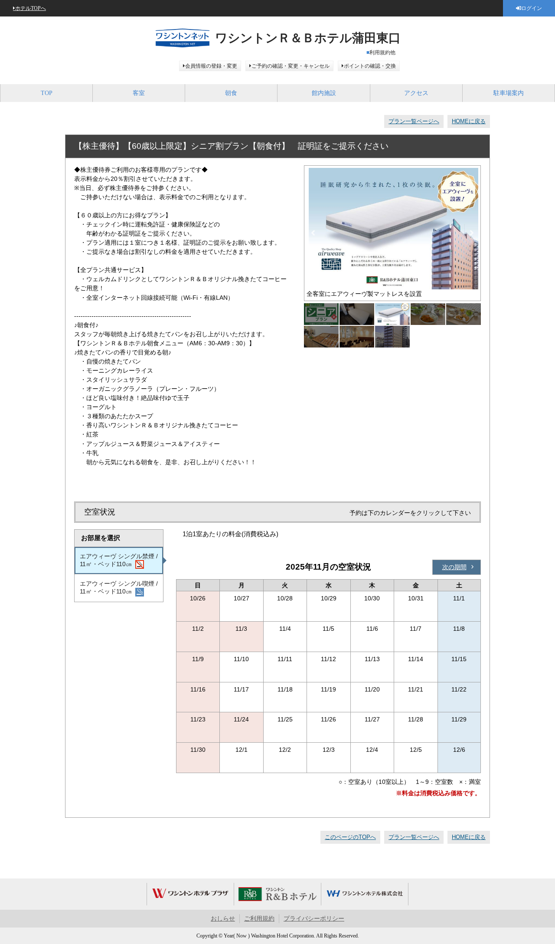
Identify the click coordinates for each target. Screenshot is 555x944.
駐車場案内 (508, 93)
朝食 (231, 93)
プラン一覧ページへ (413, 121)
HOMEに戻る (469, 121)
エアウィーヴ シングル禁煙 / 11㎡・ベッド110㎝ (119, 560)
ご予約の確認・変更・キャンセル (290, 66)
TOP (46, 93)
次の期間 (454, 567)
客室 (139, 93)
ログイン (531, 8)
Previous (313, 233)
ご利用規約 (259, 918)
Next (471, 233)
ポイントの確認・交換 (370, 66)
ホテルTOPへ (30, 8)
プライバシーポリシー (314, 918)
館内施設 (324, 93)
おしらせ (223, 918)
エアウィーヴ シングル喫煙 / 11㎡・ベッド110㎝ (119, 587)
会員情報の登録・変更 (211, 66)
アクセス (416, 93)
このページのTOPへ (350, 837)
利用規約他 (382, 52)
